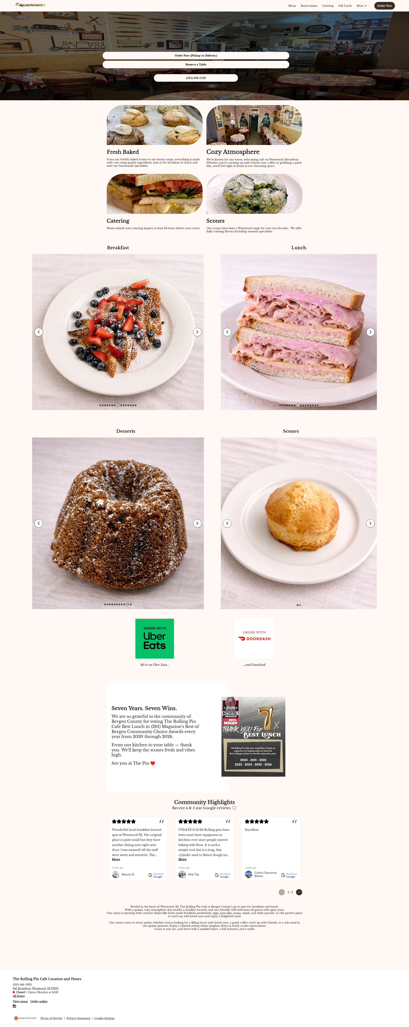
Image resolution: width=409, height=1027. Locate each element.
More (116, 859)
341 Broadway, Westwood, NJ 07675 (35, 988)
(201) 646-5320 (22, 984)
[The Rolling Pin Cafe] (30, 5)
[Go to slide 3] (105, 405)
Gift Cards (345, 5)
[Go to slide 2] (102, 405)
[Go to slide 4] (107, 405)
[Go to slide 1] (100, 405)
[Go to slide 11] (126, 405)
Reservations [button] (309, 5)
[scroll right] (299, 892)
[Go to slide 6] (112, 405)
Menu (292, 5)
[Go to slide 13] (130, 405)
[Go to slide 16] (317, 405)
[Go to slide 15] (135, 405)
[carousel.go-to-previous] (39, 332)
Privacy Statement (78, 1018)
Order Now (384, 5)
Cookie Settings (104, 1018)
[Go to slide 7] (114, 405)
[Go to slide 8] (117, 405)
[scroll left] (281, 892)
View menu (20, 1001)
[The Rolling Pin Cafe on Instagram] (14, 1007)
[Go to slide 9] (120, 405)
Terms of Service (51, 1018)
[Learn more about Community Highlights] (234, 808)
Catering (328, 5)
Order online (38, 1001)
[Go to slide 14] (133, 405)
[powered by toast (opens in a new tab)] (25, 1018)
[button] (362, 6)
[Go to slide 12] (128, 405)
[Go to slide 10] (128, 604)
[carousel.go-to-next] (197, 332)
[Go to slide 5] (110, 405)
